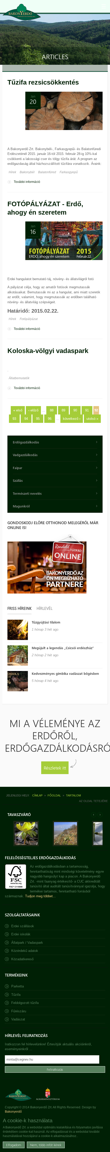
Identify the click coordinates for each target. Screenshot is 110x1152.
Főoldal (54, 795)
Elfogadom (13, 1145)
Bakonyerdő (13, 1111)
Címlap (37, 795)
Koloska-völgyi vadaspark (47, 351)
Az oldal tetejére (93, 801)
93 (14, 419)
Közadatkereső (22, 959)
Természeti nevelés (27, 493)
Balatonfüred (47, 172)
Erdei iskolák (20, 934)
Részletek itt (55, 768)
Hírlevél (44, 608)
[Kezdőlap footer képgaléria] (26, 845)
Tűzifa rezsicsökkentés (43, 82)
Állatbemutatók (19, 378)
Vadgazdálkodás (25, 455)
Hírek (12, 172)
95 (38, 419)
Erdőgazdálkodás (26, 442)
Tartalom (73, 795)
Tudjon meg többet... (40, 896)
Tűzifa (15, 995)
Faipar (17, 468)
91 (87, 410)
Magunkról (21, 506)
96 (49, 419)
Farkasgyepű (69, 172)
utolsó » (92, 419)
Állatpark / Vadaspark (27, 943)
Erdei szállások (22, 926)
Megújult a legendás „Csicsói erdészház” (63, 648)
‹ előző (33, 410)
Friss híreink (19, 608)
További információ (27, 182)
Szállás (18, 480)
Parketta (17, 986)
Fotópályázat (29, 319)
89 (63, 410)
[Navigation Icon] (103, 6)
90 (75, 410)
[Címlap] (22, 12)
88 (51, 410)
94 (26, 419)
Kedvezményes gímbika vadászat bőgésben (65, 673)
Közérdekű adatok (24, 951)
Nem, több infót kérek (45, 1145)
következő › (71, 419)
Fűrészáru (18, 1011)
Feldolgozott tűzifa (25, 1003)
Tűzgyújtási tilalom (46, 622)
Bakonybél (27, 172)
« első (17, 410)
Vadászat (18, 1019)
